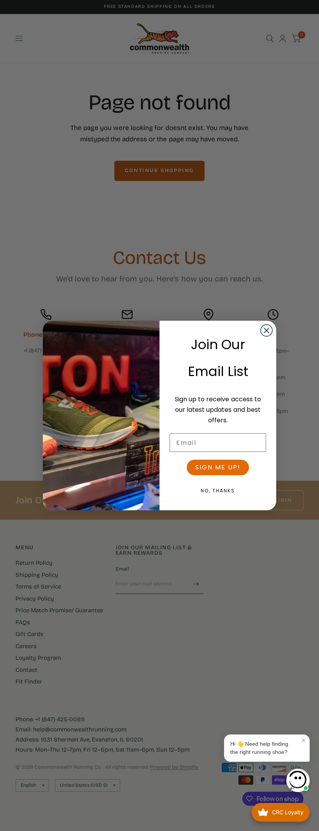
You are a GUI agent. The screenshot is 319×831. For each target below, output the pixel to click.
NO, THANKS (218, 490)
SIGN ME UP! (217, 467)
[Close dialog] (266, 330)
